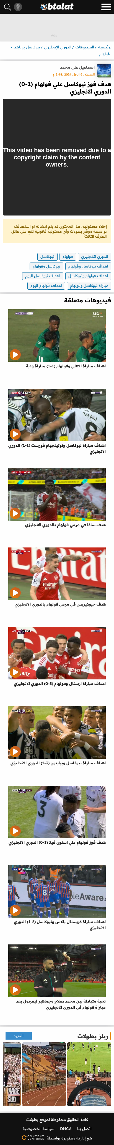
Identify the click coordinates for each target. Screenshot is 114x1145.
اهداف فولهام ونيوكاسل (88, 275)
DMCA (66, 1128)
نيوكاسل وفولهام (46, 266)
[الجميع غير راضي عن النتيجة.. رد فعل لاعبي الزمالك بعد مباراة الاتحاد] (89, 1074)
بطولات (32, 1119)
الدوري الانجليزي (94, 256)
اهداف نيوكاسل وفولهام (88, 266)
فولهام (68, 256)
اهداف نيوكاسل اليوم (42, 275)
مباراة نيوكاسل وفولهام (89, 285)
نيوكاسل (47, 256)
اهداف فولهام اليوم (46, 285)
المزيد (19, 1036)
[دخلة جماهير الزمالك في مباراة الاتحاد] (44, 1074)
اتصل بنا (84, 1128)
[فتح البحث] (7, 7)
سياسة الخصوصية (39, 1128)
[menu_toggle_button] (106, 7)
